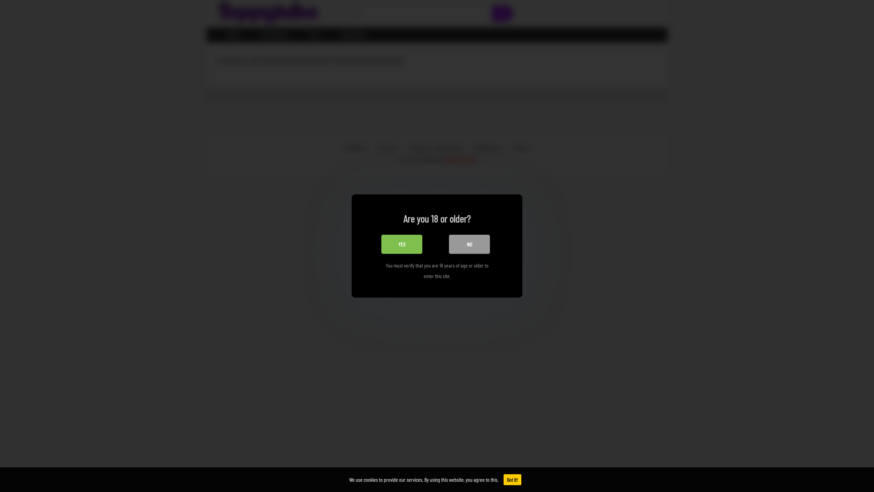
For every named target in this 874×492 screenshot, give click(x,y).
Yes (402, 244)
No (469, 244)
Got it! (512, 479)
